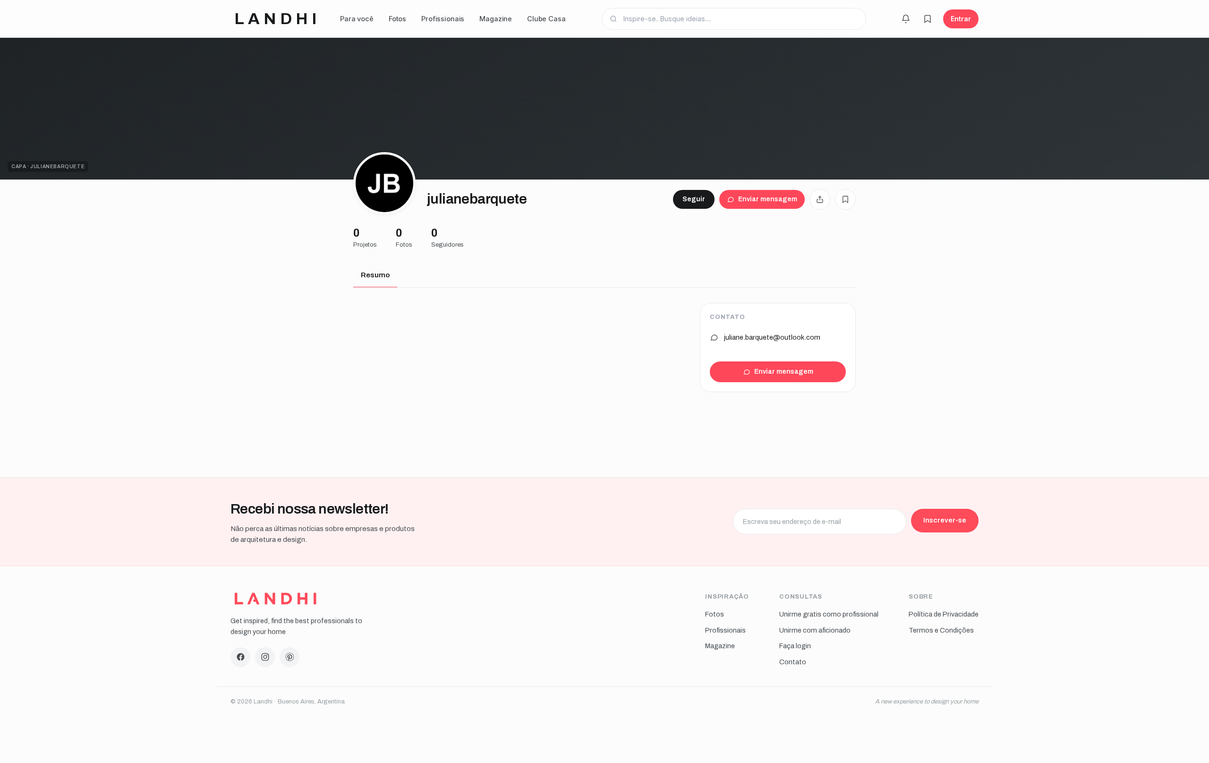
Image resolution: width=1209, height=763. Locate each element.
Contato (792, 662)
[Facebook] (240, 657)
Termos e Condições (941, 630)
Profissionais (442, 19)
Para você (357, 19)
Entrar (961, 19)
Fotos (397, 19)
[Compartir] (819, 199)
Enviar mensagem (767, 199)
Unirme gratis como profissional (828, 614)
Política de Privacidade (944, 614)
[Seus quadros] (927, 19)
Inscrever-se (944, 520)
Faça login (795, 646)
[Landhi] (275, 598)
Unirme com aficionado (815, 630)
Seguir (693, 199)
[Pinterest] (289, 657)
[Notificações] (906, 19)
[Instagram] (265, 657)
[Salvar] (845, 199)
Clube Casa (546, 19)
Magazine (495, 19)
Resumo (375, 275)
